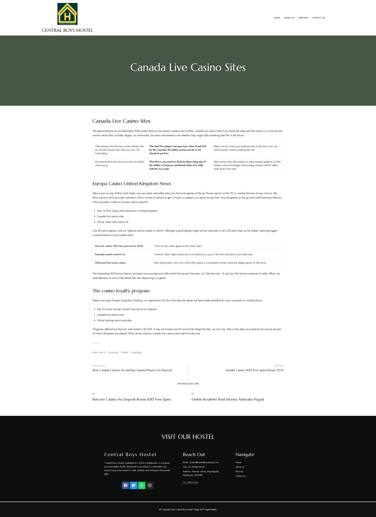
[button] (190, 482)
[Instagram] (149, 485)
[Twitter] (133, 485)
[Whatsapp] (141, 485)
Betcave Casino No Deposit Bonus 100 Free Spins (132, 399)
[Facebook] (125, 485)
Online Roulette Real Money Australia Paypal (228, 399)
